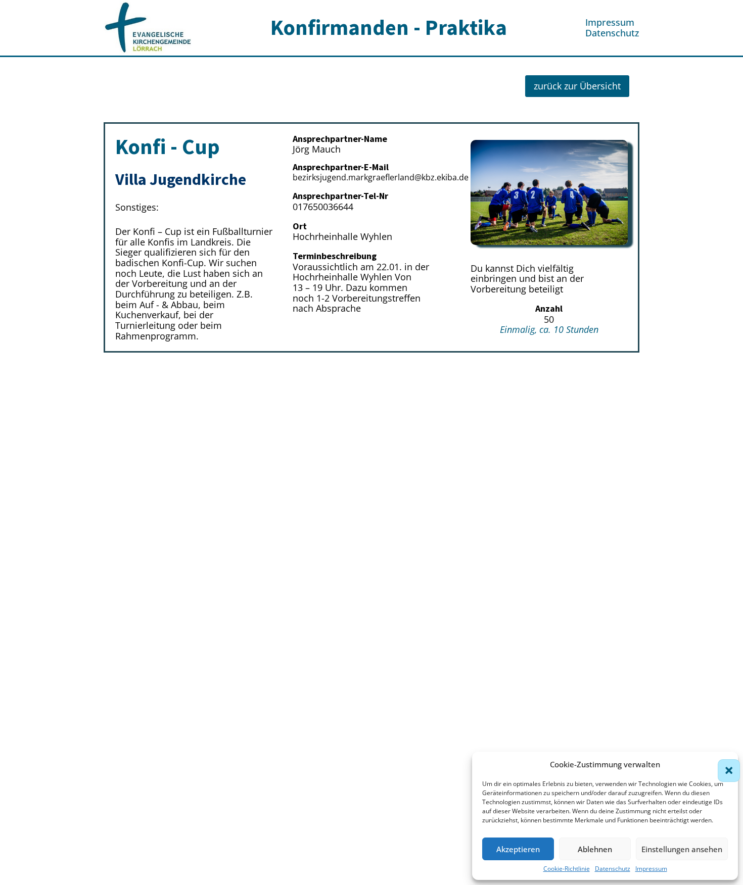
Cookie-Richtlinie (566, 868)
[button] (723, 764)
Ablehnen (595, 849)
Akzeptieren (518, 849)
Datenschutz (612, 868)
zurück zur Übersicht (577, 86)
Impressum (651, 868)
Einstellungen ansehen (681, 849)
